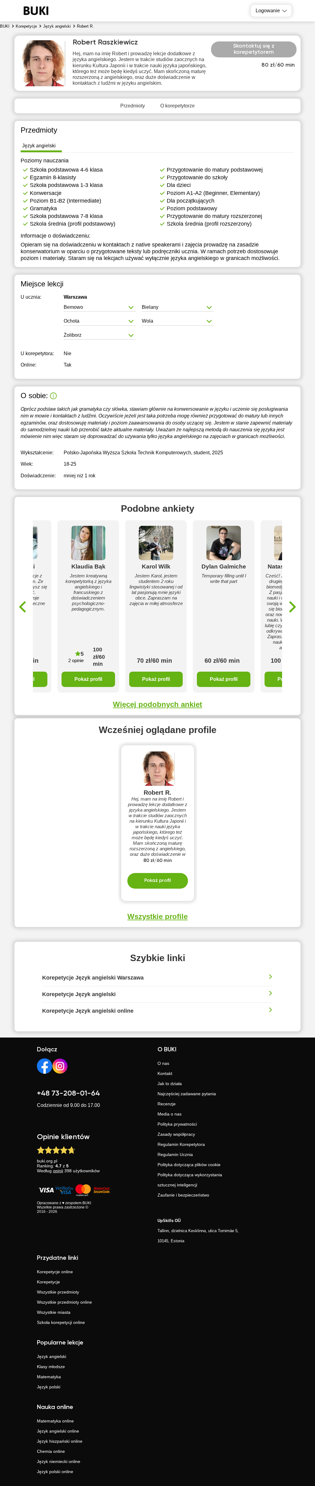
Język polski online (55, 1471)
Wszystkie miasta (53, 1312)
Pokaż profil (88, 679)
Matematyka (49, 1376)
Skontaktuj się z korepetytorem (253, 49)
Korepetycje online (55, 1271)
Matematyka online (55, 1420)
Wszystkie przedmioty (58, 1292)
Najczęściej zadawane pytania (187, 1093)
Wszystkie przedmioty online (64, 1302)
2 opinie (76, 660)
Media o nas (169, 1114)
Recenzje (167, 1103)
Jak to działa (170, 1083)
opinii (58, 1170)
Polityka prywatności (177, 1124)
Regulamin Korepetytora (181, 1144)
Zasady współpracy (176, 1134)
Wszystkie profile (157, 916)
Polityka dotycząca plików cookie (189, 1164)
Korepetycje (48, 1281)
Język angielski (51, 1356)
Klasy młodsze (51, 1366)
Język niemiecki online (58, 1461)
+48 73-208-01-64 (68, 1093)
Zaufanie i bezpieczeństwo (183, 1195)
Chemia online (51, 1451)
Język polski (48, 1386)
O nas (163, 1063)
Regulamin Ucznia (175, 1154)
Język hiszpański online (59, 1441)
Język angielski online (58, 1431)
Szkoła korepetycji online (61, 1322)
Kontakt (165, 1073)
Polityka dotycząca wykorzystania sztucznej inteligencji (190, 1179)
